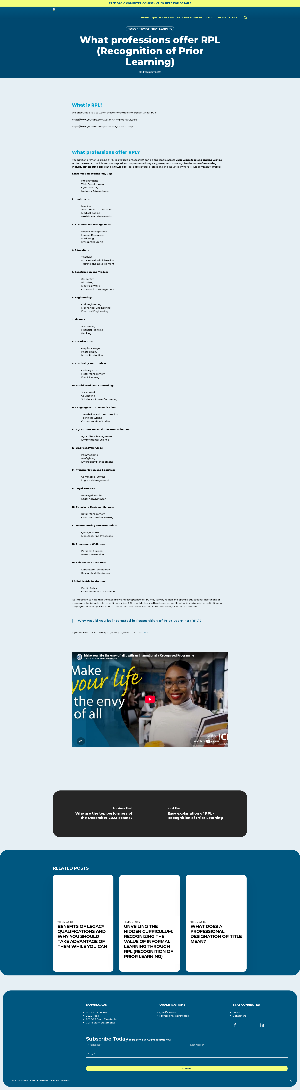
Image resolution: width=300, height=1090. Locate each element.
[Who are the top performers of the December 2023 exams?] (101, 813)
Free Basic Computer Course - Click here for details (150, 3)
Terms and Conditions (60, 1080)
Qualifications (167, 1012)
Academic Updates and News (78, 879)
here (145, 632)
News (236, 1012)
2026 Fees (92, 1015)
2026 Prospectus (96, 1012)
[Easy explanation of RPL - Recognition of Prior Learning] (198, 813)
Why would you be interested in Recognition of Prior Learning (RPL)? (140, 621)
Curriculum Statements (100, 1022)
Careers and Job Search (208, 879)
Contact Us (239, 1015)
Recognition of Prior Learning (150, 28)
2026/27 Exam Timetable (101, 1019)
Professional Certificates (174, 1015)
